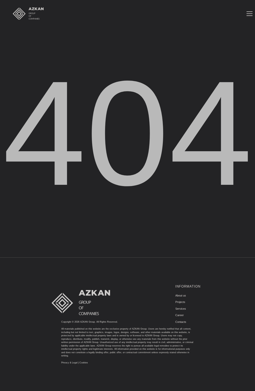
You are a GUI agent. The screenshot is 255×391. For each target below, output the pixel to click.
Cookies (83, 362)
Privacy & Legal (69, 362)
